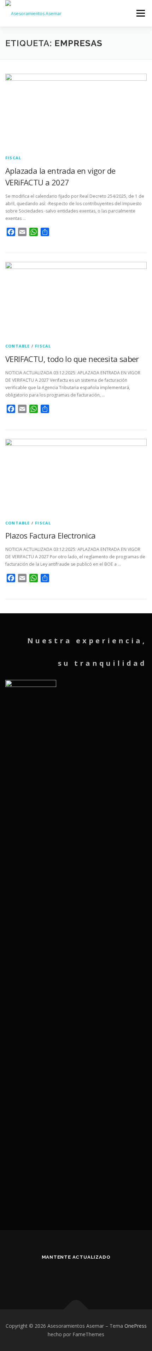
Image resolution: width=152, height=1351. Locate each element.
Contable (17, 346)
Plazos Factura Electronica (50, 535)
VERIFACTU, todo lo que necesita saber (72, 359)
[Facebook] (67, 1276)
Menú (140, 13)
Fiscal (13, 157)
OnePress (135, 1325)
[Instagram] (85, 1276)
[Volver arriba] (76, 1309)
